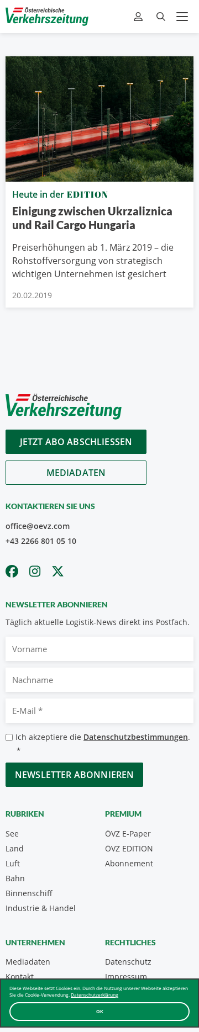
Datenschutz (128, 961)
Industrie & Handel (41, 908)
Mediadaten (76, 473)
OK (99, 1011)
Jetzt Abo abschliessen (76, 442)
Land (15, 848)
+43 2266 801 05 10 (41, 541)
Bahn (15, 878)
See (12, 833)
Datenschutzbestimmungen (135, 737)
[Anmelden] (139, 17)
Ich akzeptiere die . (102, 743)
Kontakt (20, 976)
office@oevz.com (38, 526)
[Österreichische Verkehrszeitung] (47, 16)
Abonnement (129, 863)
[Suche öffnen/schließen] (161, 17)
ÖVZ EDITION (129, 848)
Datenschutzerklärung (94, 995)
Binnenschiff (29, 893)
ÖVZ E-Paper (128, 833)
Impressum (126, 976)
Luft (13, 863)
